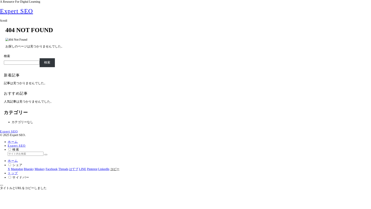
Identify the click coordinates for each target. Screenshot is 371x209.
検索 (7, 56)
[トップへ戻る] (1, 185)
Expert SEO (17, 145)
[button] (45, 154)
